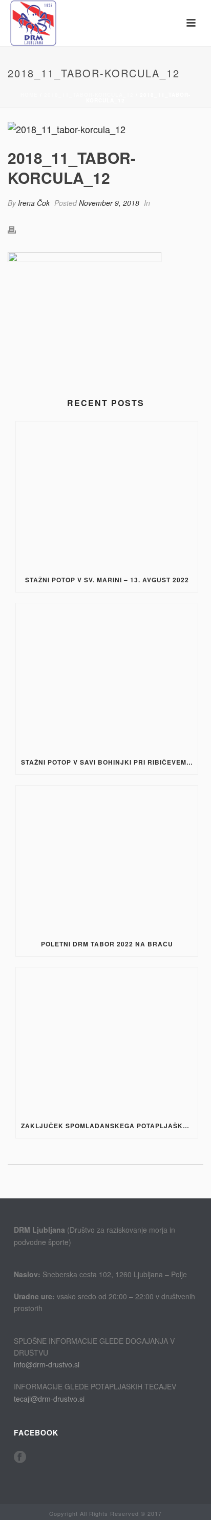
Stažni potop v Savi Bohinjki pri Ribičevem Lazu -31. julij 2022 (109, 762)
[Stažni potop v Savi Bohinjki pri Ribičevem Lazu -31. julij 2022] (107, 676)
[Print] (17, 229)
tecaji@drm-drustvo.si (49, 1399)
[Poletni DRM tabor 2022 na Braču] (107, 859)
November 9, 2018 (109, 203)
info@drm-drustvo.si (46, 1364)
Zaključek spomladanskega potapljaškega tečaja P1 (109, 1125)
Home (29, 94)
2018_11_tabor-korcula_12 (89, 94)
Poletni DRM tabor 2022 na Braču (107, 943)
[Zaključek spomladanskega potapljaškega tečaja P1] (107, 1040)
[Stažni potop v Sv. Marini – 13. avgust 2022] (107, 494)
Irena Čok (34, 203)
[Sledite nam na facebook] (20, 1457)
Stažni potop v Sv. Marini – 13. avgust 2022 (107, 579)
